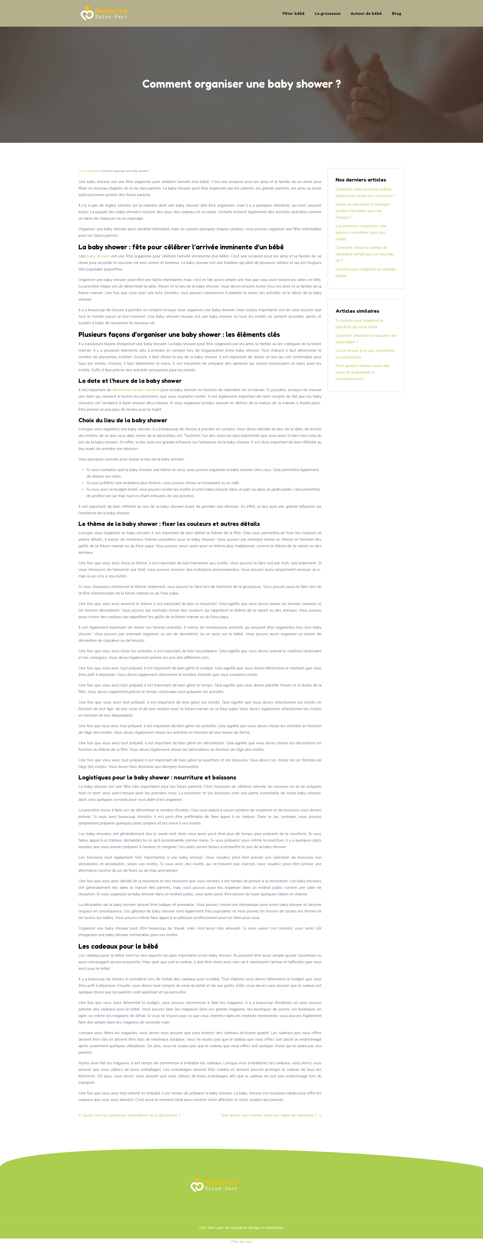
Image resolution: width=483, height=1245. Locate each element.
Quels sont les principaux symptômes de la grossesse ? (131, 1115)
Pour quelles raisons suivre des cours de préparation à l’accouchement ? (363, 372)
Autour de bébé (366, 13)
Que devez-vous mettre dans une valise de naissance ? (269, 1115)
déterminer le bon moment (135, 390)
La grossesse (328, 13)
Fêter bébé (294, 13)
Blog (396, 13)
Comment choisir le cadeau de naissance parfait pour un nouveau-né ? (366, 254)
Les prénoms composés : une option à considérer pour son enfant (361, 232)
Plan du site (241, 1241)
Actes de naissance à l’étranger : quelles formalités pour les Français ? (363, 211)
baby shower (98, 256)
